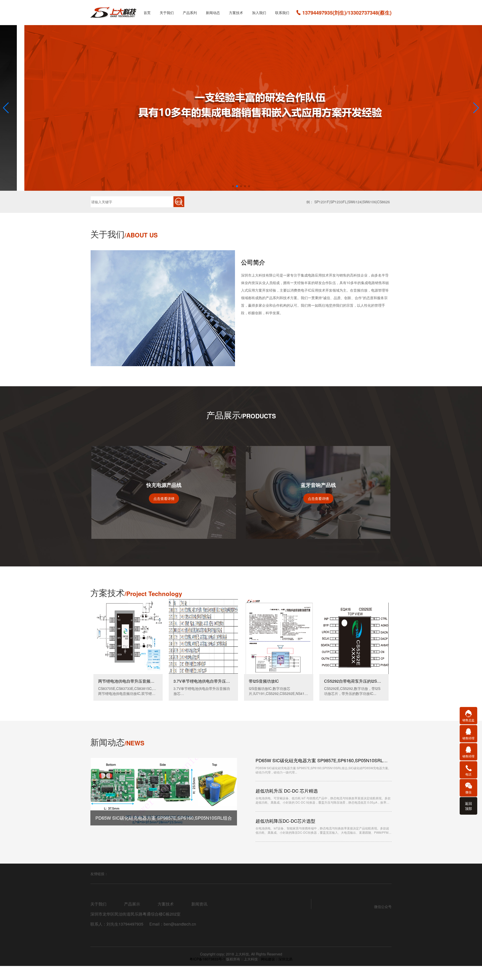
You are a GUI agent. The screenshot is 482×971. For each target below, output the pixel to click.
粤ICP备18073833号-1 (208, 958)
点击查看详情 (163, 498)
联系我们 (282, 12)
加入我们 (259, 12)
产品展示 (132, 904)
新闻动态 (213, 12)
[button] (233, 186)
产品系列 (190, 12)
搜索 (179, 201)
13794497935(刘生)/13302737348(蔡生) (347, 12)
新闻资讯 (199, 904)
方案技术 (236, 12)
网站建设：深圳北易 (276, 958)
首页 (147, 12)
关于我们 (167, 12)
